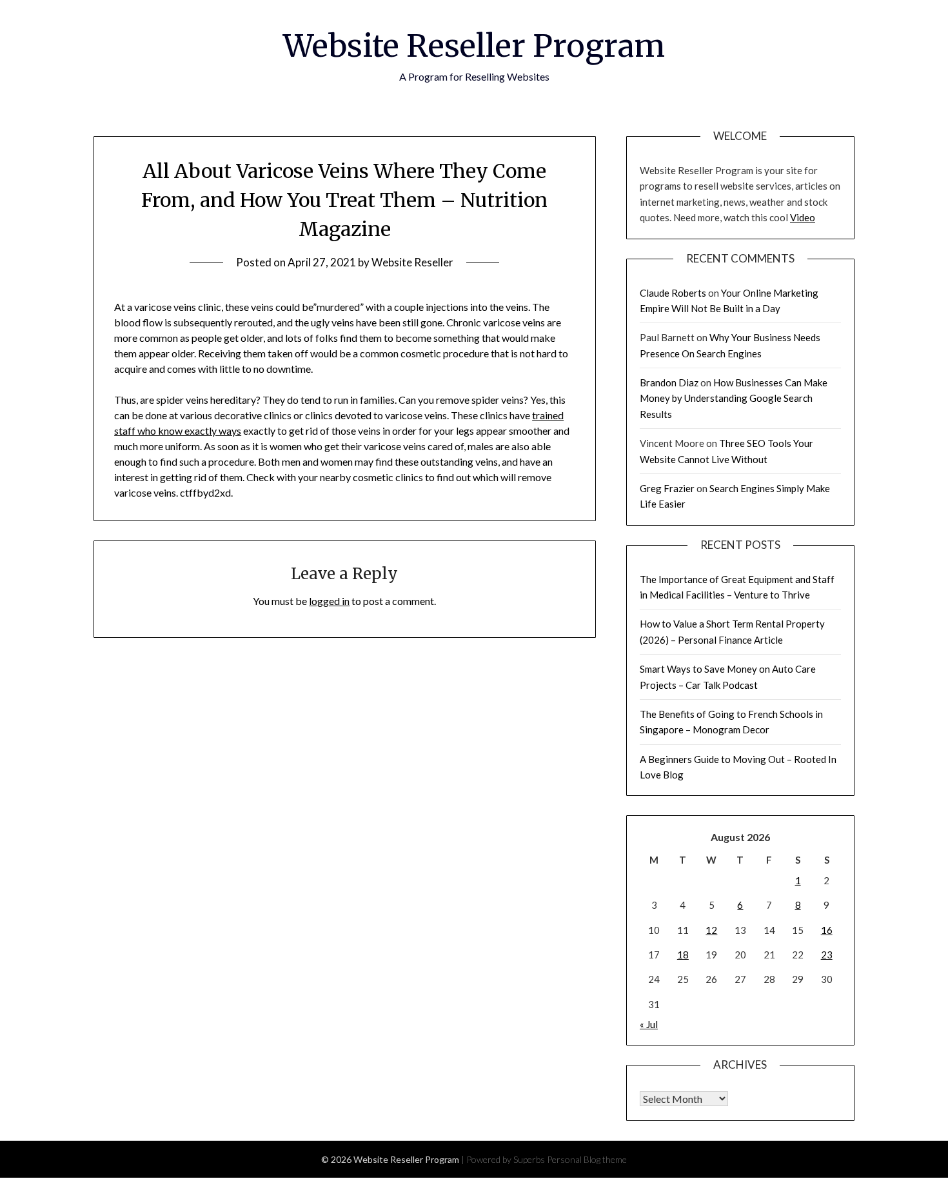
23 (827, 954)
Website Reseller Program (474, 45)
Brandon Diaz (669, 382)
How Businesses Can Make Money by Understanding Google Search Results (733, 398)
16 (827, 930)
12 (711, 930)
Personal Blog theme (587, 1159)
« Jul (649, 1024)
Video (802, 217)
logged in (329, 601)
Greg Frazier (667, 488)
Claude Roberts (673, 293)
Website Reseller (412, 262)
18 (683, 954)
